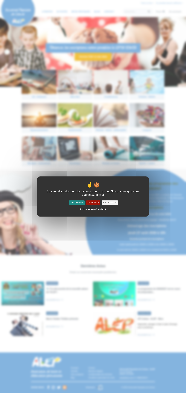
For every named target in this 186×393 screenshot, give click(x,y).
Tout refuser (93, 202)
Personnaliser (110, 202)
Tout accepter (76, 202)
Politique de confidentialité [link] (93, 209)
